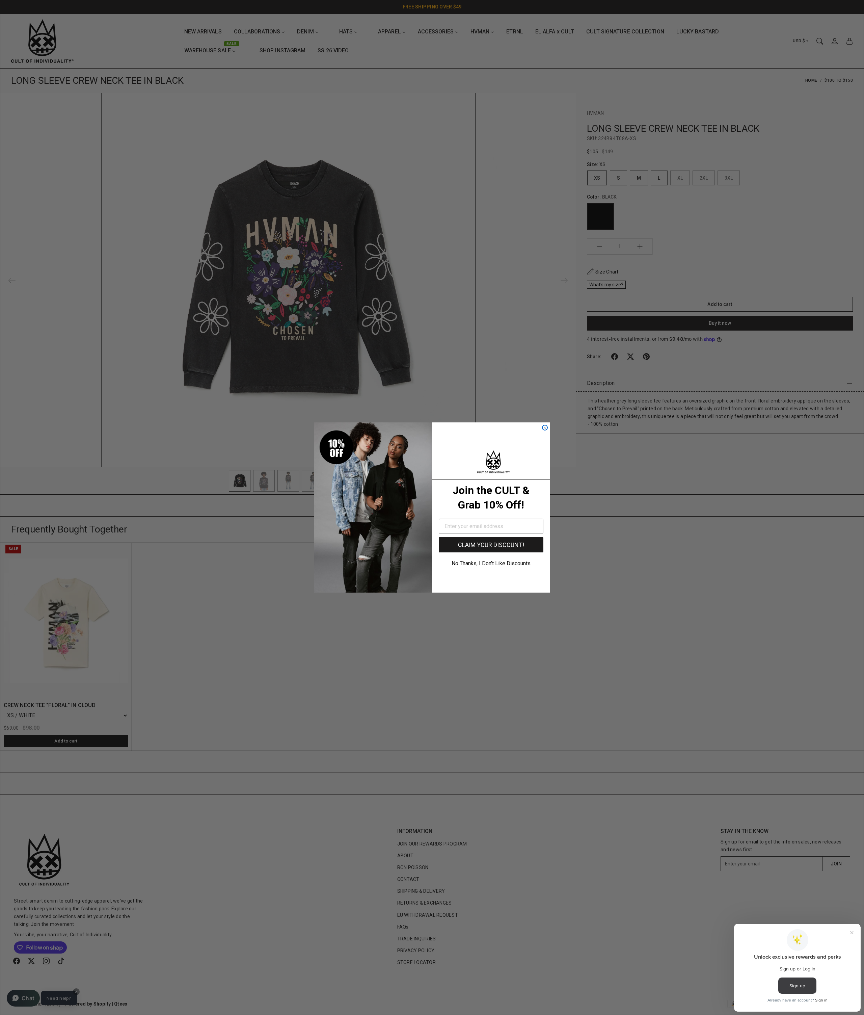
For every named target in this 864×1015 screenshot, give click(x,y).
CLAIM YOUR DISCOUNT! (491, 544)
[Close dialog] (544, 427)
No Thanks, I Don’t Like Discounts (491, 563)
